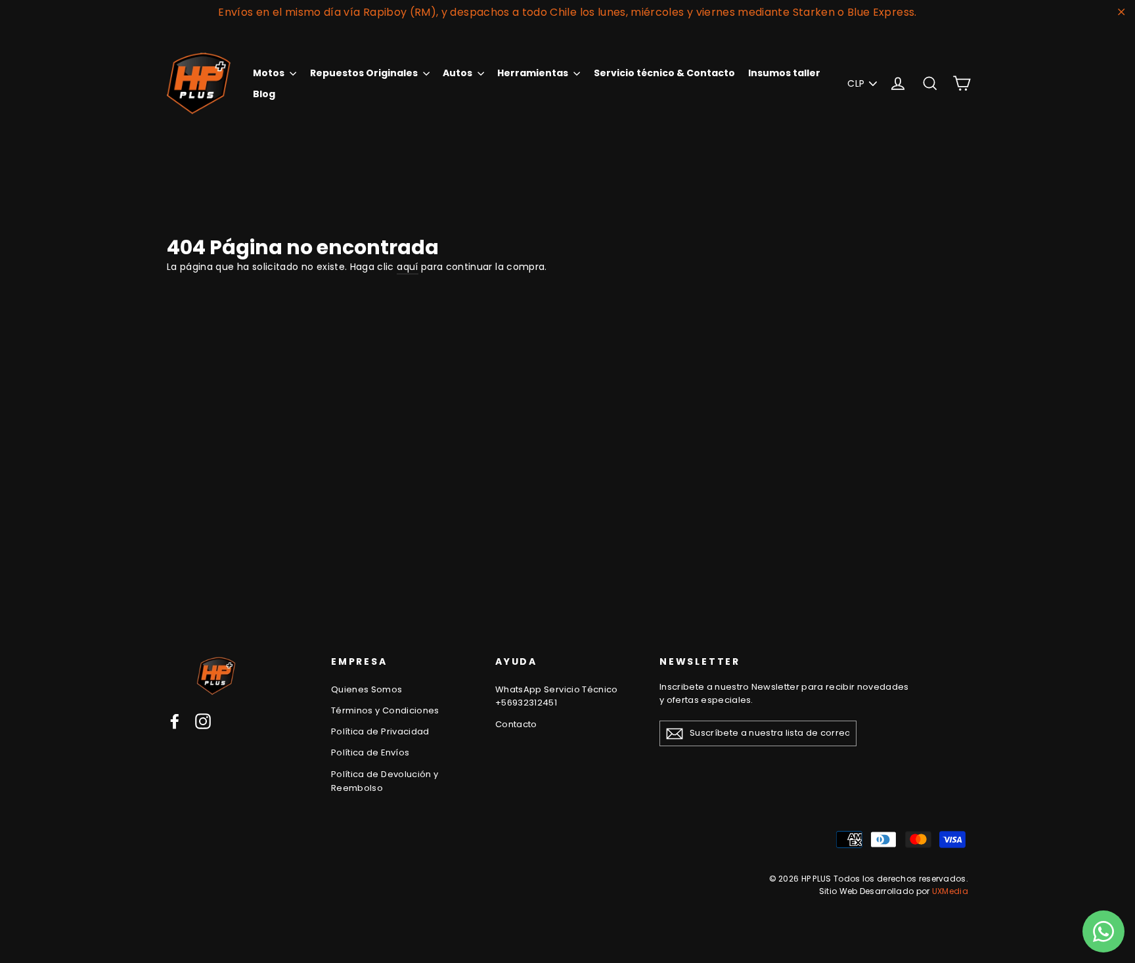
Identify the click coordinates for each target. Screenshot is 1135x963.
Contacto (516, 724)
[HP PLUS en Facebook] (175, 720)
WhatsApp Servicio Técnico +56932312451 (556, 696)
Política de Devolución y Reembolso (384, 781)
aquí (407, 266)
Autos (458, 72)
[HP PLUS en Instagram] (203, 720)
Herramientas (533, 72)
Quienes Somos (367, 689)
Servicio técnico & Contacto (664, 72)
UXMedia (950, 891)
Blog (264, 94)
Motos (269, 72)
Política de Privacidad (380, 731)
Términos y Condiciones (385, 710)
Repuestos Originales (365, 72)
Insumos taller (784, 72)
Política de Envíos (370, 752)
